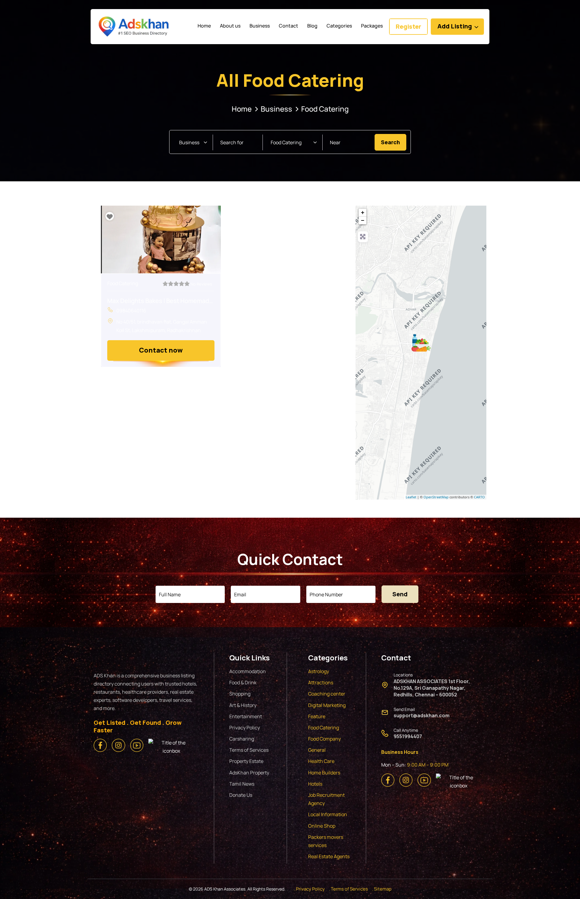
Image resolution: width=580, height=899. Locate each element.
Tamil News (241, 783)
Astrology (318, 671)
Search (393, 142)
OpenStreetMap (436, 497)
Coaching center (326, 693)
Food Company (324, 738)
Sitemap (383, 889)
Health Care (321, 761)
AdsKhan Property (249, 772)
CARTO (479, 497)
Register (408, 26)
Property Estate (246, 761)
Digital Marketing (327, 705)
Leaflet (411, 497)
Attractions (320, 682)
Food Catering (122, 283)
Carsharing (241, 738)
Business (276, 109)
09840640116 (131, 310)
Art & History (242, 705)
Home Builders (324, 772)
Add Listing (454, 26)
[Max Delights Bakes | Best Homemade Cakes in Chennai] (421, 343)
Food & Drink (242, 682)
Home (242, 109)
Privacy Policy (244, 727)
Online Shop (321, 825)
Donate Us (240, 795)
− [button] (362, 220)
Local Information (327, 814)
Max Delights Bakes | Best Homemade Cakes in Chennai (160, 301)
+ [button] (362, 212)
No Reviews (201, 284)
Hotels (315, 783)
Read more (160, 350)
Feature (316, 716)
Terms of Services (249, 750)
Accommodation (247, 671)
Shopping (239, 693)
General (317, 750)
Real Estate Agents (329, 856)
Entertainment (245, 716)
